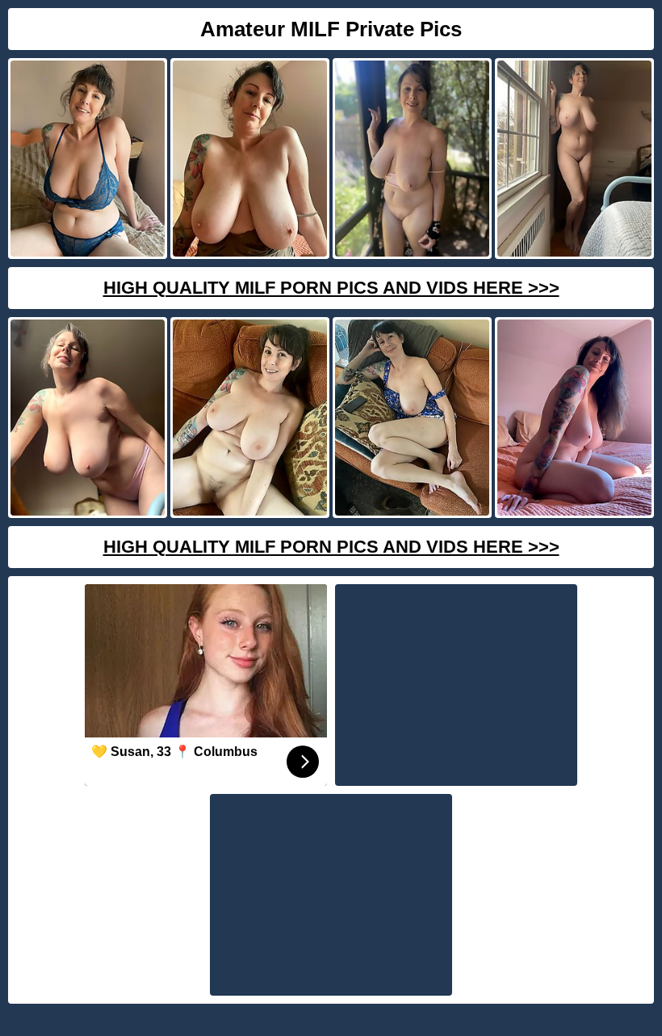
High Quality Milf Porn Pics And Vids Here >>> (331, 288)
